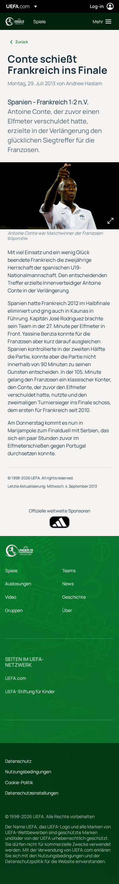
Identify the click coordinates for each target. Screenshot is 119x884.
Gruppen (14, 610)
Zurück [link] (21, 42)
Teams (69, 570)
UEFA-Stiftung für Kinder (30, 691)
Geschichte (74, 597)
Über (67, 610)
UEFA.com (15, 678)
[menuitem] (57, 21)
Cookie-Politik (19, 782)
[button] (101, 21)
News (68, 584)
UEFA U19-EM (14, 21)
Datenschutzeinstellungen (31, 793)
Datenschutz (18, 761)
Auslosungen (18, 584)
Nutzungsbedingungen (28, 772)
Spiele (11, 570)
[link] (39, 21)
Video (10, 597)
